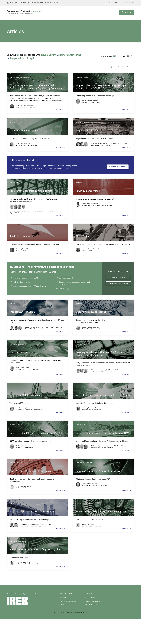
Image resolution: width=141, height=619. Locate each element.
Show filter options (106, 56)
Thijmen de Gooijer (103, 446)
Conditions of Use (80, 613)
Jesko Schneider (50, 327)
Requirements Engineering (24, 12)
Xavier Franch (122, 143)
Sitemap (55, 613)
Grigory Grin (26, 143)
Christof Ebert (26, 486)
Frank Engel (59, 327)
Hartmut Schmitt (51, 211)
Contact (62, 604)
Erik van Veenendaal (94, 249)
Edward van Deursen (32, 524)
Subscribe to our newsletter (117, 283)
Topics (127, 12)
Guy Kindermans (93, 100)
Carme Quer (114, 143)
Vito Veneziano (119, 370)
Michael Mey (92, 524)
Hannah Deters (31, 211)
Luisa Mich (29, 408)
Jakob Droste (41, 211)
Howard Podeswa (27, 105)
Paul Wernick (110, 370)
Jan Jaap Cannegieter (46, 524)
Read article (59, 109)
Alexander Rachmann (38, 327)
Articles (108, 2)
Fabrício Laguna (93, 203)
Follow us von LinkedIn (117, 277)
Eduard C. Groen (21, 211)
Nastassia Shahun (93, 408)
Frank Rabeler (26, 249)
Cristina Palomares (103, 143)
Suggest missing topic (117, 167)
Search (132, 2)
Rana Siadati (101, 370)
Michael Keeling (115, 446)
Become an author (91, 604)
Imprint (62, 613)
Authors (124, 2)
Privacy (69, 613)
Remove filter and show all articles (122, 67)
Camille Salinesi (93, 484)
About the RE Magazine (68, 601)
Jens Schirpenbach (93, 327)
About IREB (64, 598)
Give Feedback (90, 598)
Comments (116, 2)
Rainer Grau (25, 367)
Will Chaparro (125, 446)
